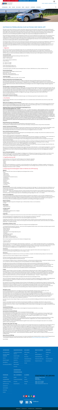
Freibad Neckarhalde (38, 356)
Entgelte (15, 377)
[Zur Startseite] (7, 3)
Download (50, 3)
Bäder (23, 7)
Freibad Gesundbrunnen (39, 358)
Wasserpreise (16, 362)
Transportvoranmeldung (18, 379)
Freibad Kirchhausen (38, 360)
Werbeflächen (5, 362)
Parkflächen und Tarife (7, 381)
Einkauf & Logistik (6, 360)
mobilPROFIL (5, 377)
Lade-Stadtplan (5, 387)
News (10, 7)
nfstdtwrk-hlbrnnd (42, 383)
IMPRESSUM (18, 408)
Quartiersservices (6, 383)
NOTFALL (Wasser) (11, 0)
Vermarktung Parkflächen (7, 364)
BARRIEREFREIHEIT (39, 408)
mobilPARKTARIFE (6, 379)
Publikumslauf (48, 352)
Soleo (36, 352)
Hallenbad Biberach (38, 354)
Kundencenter (16, 358)
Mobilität (27, 7)
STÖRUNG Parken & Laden (27, 0)
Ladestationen (5, 385)
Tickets (47, 356)
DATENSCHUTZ (24, 408)
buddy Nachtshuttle (27, 358)
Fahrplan (25, 354)
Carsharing (5, 390)
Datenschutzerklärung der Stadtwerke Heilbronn (40, 337)
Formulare (15, 366)
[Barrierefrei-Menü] (54, 1)
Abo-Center (26, 356)
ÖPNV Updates (26, 352)
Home (43, 3)
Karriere (46, 3)
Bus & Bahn (18, 7)
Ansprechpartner (49, 360)
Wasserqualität (16, 364)
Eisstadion (38, 7)
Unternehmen (5, 7)
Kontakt (55, 3)
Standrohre (16, 360)
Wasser (13, 7)
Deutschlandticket (27, 360)
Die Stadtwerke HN (6, 352)
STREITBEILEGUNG (31, 408)
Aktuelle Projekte (16, 355)
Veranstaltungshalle (49, 358)
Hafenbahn (33, 7)
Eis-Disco (47, 354)
